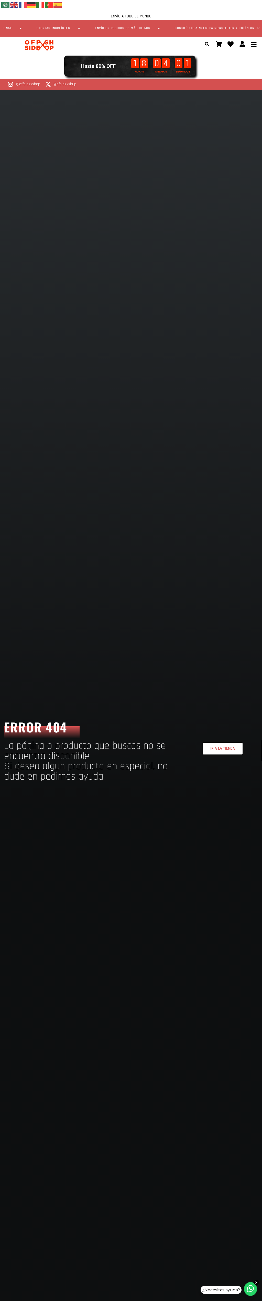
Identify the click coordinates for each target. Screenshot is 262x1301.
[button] (207, 44)
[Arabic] (5, 4)
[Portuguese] (49, 4)
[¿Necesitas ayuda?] (250, 1289)
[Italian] (40, 4)
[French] (23, 4)
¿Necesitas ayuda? (221, 1289)
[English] (14, 4)
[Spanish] (57, 4)
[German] (31, 4)
